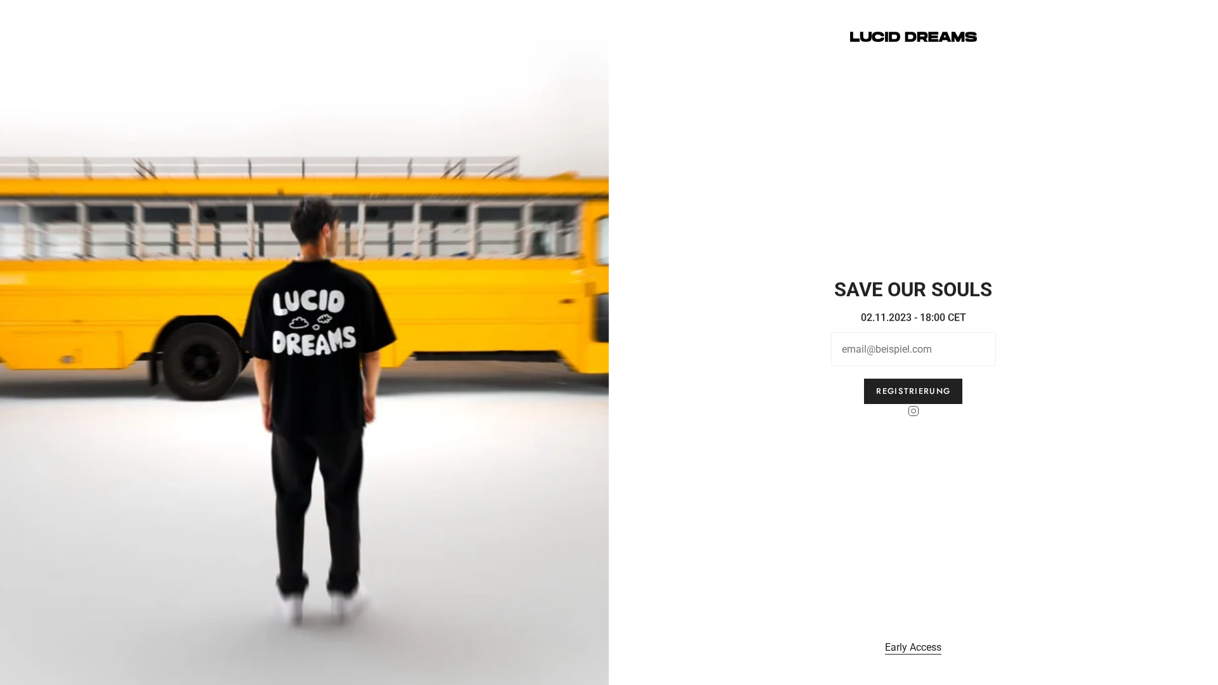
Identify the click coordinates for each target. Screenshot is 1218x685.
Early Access (914, 647)
